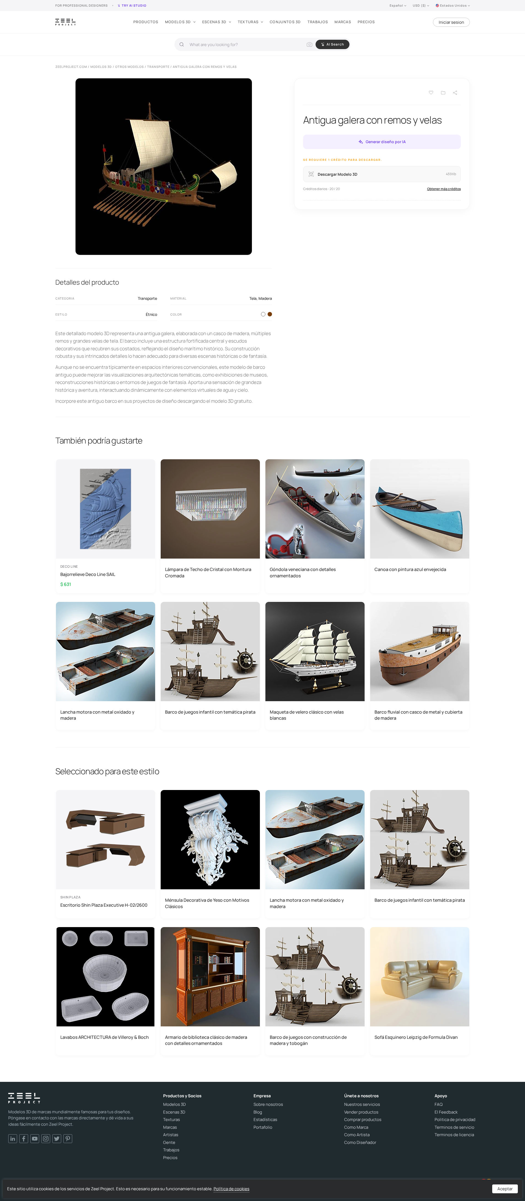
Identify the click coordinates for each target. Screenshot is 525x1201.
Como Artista (357, 1135)
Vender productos (361, 1112)
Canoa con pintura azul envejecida (410, 569)
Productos (145, 21)
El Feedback (446, 1112)
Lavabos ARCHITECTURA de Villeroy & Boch (104, 1037)
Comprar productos (362, 1119)
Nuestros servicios (362, 1104)
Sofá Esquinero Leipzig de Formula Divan (416, 1037)
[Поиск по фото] (309, 44)
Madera (265, 298)
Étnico (151, 314)
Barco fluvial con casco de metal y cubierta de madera (418, 715)
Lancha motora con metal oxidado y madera (97, 715)
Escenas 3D (214, 21)
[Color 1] (263, 314)
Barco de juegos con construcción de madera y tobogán (308, 1040)
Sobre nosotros (268, 1104)
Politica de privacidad (455, 1119)
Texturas (248, 21)
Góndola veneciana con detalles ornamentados (303, 572)
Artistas (170, 1135)
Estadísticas (265, 1119)
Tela (253, 298)
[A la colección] (443, 92)
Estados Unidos (453, 5)
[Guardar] (431, 92)
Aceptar (505, 1189)
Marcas (343, 21)
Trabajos (318, 21)
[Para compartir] (455, 92)
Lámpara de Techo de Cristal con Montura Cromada (208, 572)
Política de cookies (231, 1189)
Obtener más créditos (444, 188)
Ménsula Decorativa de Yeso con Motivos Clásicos (207, 903)
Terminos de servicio (454, 1127)
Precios (366, 21)
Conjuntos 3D (285, 21)
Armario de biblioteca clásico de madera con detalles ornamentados (206, 1040)
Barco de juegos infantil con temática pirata (210, 712)
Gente (169, 1142)
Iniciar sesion (451, 22)
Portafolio (263, 1127)
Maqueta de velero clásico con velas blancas (307, 715)
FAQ (439, 1104)
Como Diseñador (360, 1142)
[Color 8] (270, 314)
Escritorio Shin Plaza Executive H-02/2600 (103, 905)
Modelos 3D (178, 21)
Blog (258, 1112)
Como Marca (356, 1127)
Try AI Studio (134, 5)
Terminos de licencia (454, 1135)
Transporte (147, 298)
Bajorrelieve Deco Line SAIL (87, 574)
